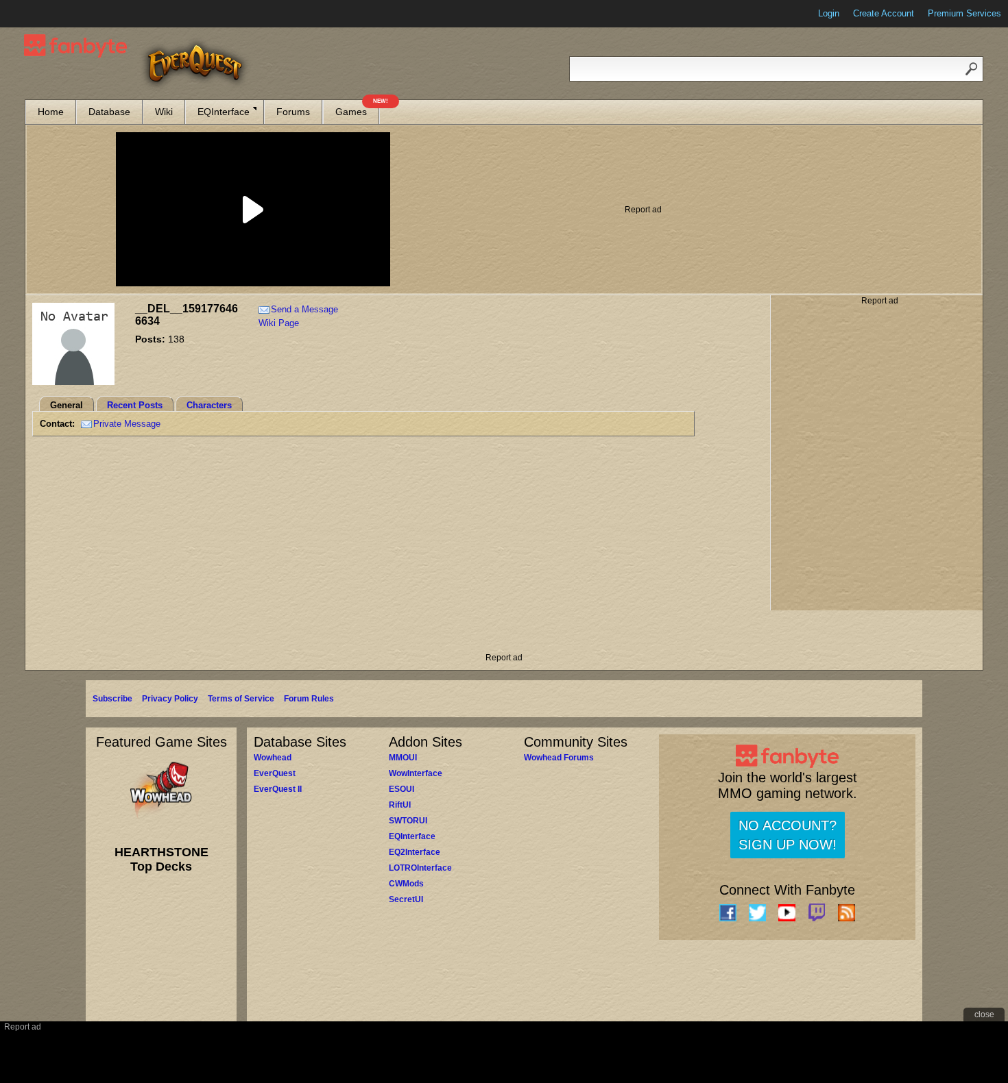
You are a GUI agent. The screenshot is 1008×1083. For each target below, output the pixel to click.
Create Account (883, 13)
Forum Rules (309, 699)
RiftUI (400, 805)
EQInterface (223, 111)
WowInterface (415, 773)
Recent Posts (135, 405)
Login (828, 13)
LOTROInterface (420, 868)
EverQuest (275, 773)
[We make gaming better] (43, 13)
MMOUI (403, 757)
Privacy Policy (170, 699)
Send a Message (304, 309)
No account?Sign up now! (788, 835)
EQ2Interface (414, 852)
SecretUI (406, 899)
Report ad (643, 209)
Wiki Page (279, 323)
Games (357, 108)
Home (51, 111)
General (66, 405)
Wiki (164, 111)
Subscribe (112, 699)
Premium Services (964, 13)
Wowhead (272, 757)
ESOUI (401, 789)
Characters (209, 405)
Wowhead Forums (559, 757)
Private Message (126, 424)
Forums (293, 111)
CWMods (406, 883)
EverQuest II (278, 789)
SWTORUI (408, 820)
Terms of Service (241, 699)
